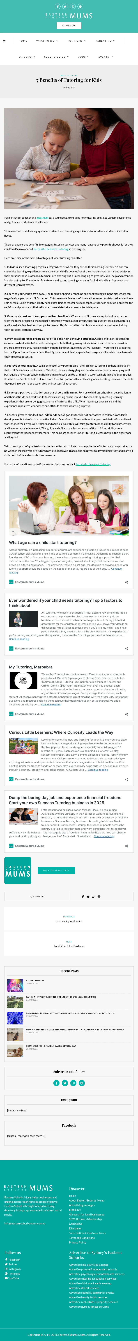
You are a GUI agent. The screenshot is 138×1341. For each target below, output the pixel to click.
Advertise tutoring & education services (92, 1278)
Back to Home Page (56, 870)
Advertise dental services (84, 1287)
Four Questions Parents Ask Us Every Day (51, 1046)
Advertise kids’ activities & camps (88, 1264)
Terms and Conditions (82, 1237)
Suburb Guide (55, 56)
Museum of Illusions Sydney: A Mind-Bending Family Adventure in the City (70, 1013)
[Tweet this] (87, 896)
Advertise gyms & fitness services (89, 1306)
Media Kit (75, 1209)
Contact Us (75, 1223)
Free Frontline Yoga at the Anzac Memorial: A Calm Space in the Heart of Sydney (75, 1029)
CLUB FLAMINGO (35, 980)
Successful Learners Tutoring (51, 249)
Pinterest (14, 1273)
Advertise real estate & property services (93, 1301)
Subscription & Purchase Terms (87, 1233)
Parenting (103, 40)
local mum (42, 217)
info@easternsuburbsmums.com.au (24, 1223)
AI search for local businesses (86, 1214)
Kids (63, 75)
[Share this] (82, 896)
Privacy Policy (77, 1242)
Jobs (82, 56)
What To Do (45, 40)
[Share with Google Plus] (93, 896)
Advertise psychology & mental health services (97, 1273)
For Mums (75, 40)
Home (23, 40)
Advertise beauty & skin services (88, 1297)
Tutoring (72, 75)
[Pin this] (98, 896)
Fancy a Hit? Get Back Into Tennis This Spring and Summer (61, 997)
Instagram (14, 1268)
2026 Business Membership (85, 1219)
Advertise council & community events (91, 1292)
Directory (27, 56)
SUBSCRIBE (69, 25)
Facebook (14, 1259)
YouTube (13, 1278)
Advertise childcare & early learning (90, 1283)
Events (103, 56)
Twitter (12, 1264)
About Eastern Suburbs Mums (86, 1200)
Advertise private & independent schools (93, 1269)
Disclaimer (75, 1228)
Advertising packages (82, 1205)
